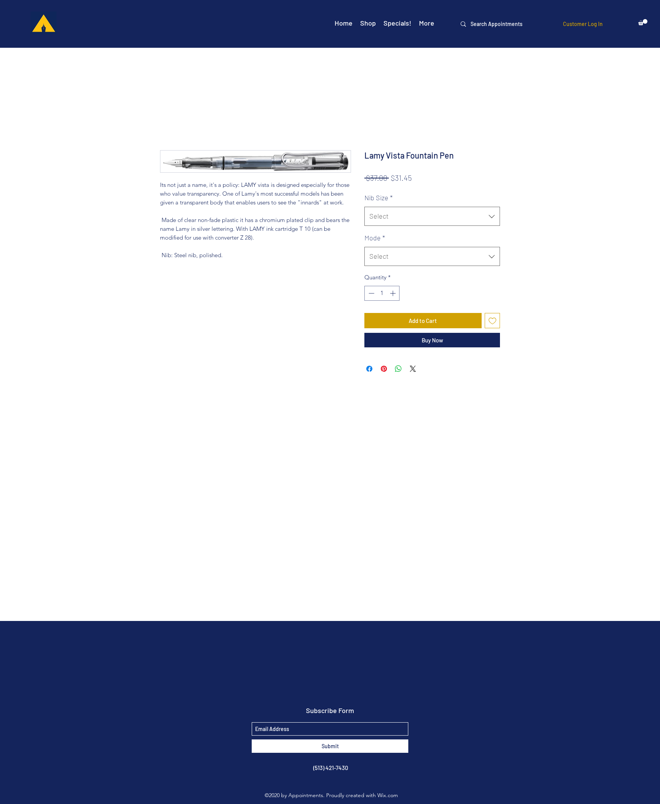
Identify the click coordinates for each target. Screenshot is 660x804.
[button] (642, 22)
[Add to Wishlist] (492, 321)
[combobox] (432, 216)
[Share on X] (412, 368)
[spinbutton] (382, 293)
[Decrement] (371, 293)
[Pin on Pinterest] (383, 368)
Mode (374, 237)
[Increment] (393, 293)
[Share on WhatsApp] (398, 368)
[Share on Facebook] (369, 368)
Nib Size (378, 197)
